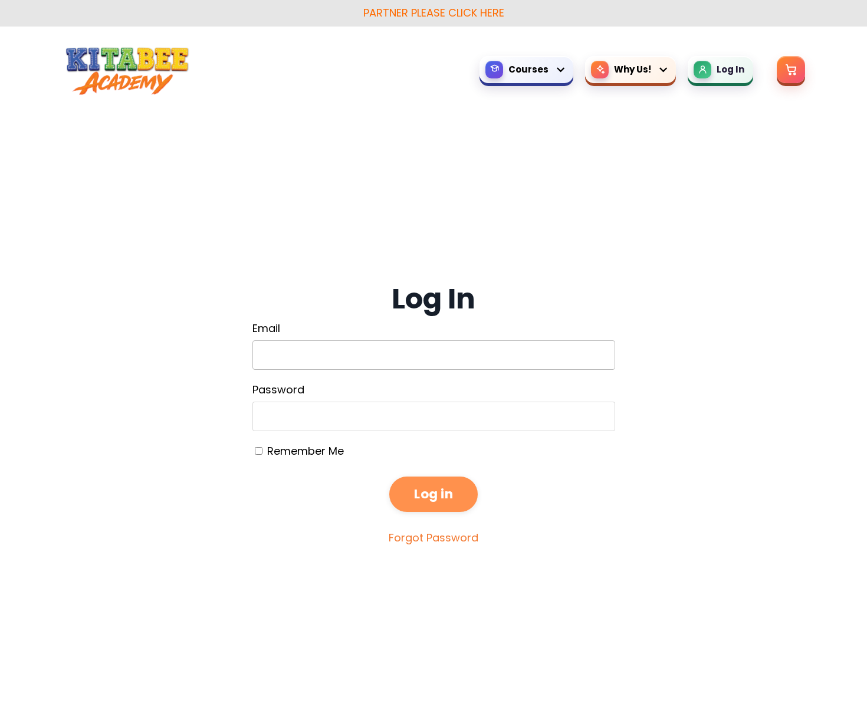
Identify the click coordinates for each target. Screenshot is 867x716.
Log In (730, 69)
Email (266, 328)
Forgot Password (433, 537)
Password (278, 389)
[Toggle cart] (791, 69)
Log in (433, 494)
